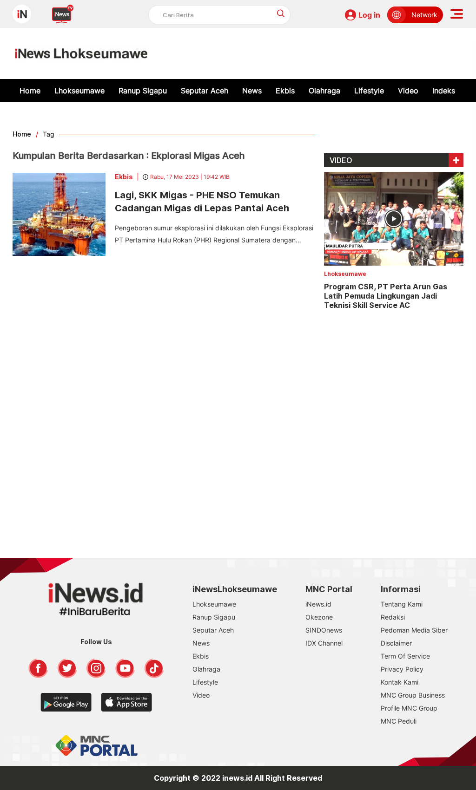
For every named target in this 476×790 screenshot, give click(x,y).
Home (30, 90)
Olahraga (324, 90)
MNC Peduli (398, 721)
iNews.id (318, 604)
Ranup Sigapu (143, 90)
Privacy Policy (402, 669)
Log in (369, 15)
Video (408, 90)
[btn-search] (281, 13)
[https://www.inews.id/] (81, 53)
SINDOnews (323, 630)
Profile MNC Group (409, 708)
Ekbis (285, 90)
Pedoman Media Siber (414, 630)
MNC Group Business (413, 695)
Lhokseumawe (79, 90)
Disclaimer (396, 643)
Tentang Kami (402, 604)
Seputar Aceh (204, 90)
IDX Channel (324, 643)
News (252, 90)
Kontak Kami (399, 682)
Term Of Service (405, 656)
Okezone (319, 617)
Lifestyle (369, 90)
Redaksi (393, 617)
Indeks (443, 90)
